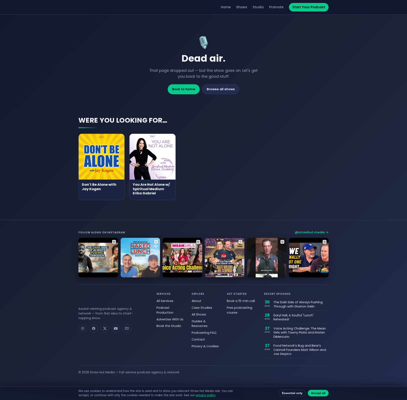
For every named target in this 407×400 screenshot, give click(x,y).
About (196, 301)
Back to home (183, 89)
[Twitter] (104, 328)
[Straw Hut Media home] (89, 7)
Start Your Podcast (308, 7)
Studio (258, 7)
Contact (198, 339)
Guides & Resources (200, 323)
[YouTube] (116, 328)
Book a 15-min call (241, 301)
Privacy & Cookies (205, 346)
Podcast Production (164, 310)
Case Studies (202, 308)
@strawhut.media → (312, 232)
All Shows (199, 314)
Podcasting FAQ (204, 333)
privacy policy (206, 395)
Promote (276, 7)
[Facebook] (93, 328)
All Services (164, 301)
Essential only (292, 393)
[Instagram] (82, 328)
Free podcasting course (239, 310)
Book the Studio (168, 326)
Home (226, 7)
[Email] (127, 328)
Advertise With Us (169, 319)
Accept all (318, 393)
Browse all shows (221, 89)
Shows (241, 7)
